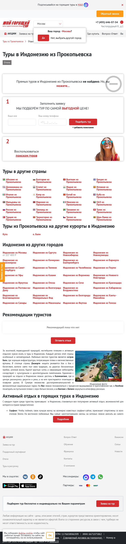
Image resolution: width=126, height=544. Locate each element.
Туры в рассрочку (10, 466)
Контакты (68, 458)
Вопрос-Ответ (70, 437)
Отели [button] (7, 62)
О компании (69, 465)
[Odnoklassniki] (32, 476)
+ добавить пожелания (83, 127)
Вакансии (119, 437)
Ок (50, 535)
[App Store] (28, 485)
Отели (5, 459)
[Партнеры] (89, 485)
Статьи (117, 444)
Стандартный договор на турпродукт (83, 537)
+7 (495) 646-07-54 (107, 22)
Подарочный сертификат (14, 452)
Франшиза (69, 451)
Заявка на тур (9, 444)
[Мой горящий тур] (16, 23)
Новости (118, 451)
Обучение (68, 444)
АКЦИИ (9, 437)
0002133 (54, 541)
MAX (80, 4)
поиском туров (26, 155)
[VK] (25, 476)
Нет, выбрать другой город (66, 38)
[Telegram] (92, 476)
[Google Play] (11, 485)
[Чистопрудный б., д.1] (122, 22)
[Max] (86, 4)
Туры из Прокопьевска (13, 41)
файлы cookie (25, 533)
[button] (16, 180)
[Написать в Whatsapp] (100, 476)
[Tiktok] (40, 476)
